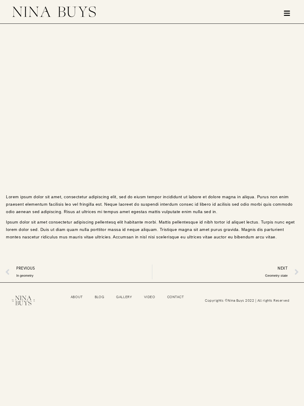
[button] (287, 13)
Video (149, 297)
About (77, 297)
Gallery (124, 297)
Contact (175, 297)
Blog (99, 297)
